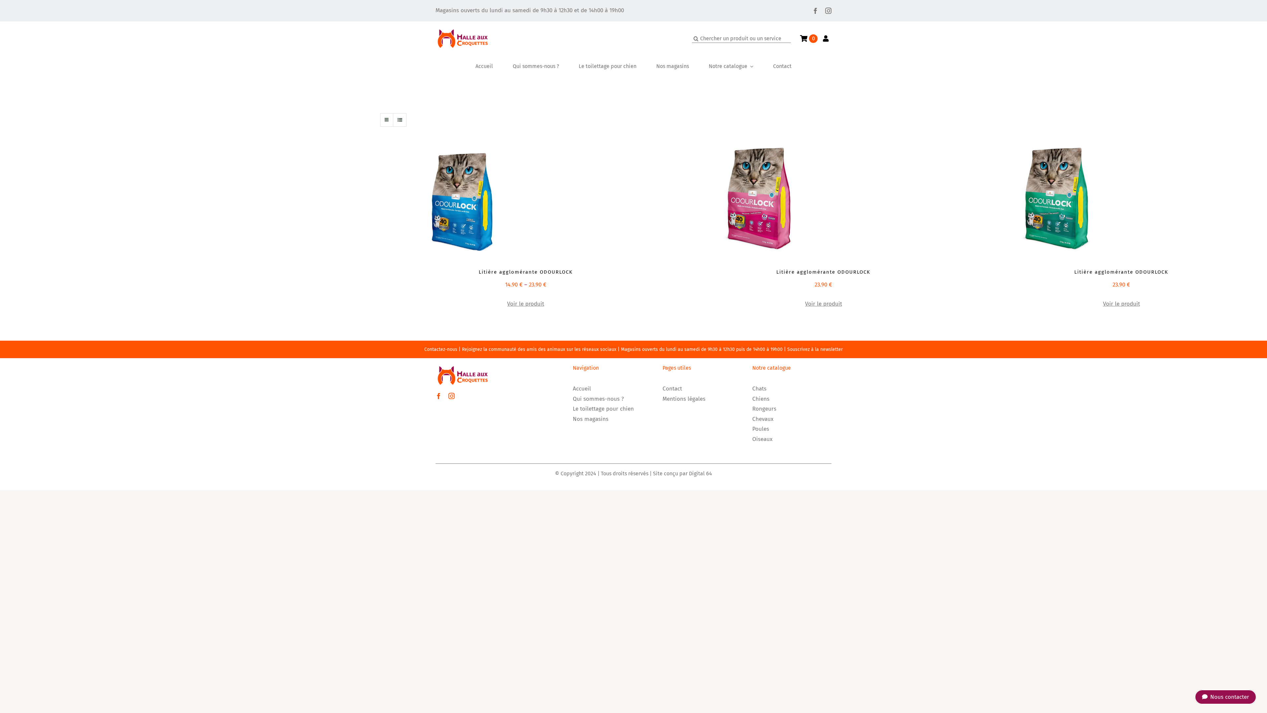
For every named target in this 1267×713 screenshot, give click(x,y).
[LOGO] (463, 24)
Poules (760, 428)
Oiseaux (762, 439)
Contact (672, 388)
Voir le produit (525, 303)
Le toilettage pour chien (603, 408)
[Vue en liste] (399, 120)
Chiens (760, 398)
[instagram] (828, 11)
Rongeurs (764, 408)
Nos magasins (590, 419)
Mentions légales (684, 398)
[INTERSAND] (462, 198)
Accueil (582, 388)
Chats (759, 388)
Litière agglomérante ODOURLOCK (526, 272)
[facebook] (815, 11)
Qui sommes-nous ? (598, 398)
